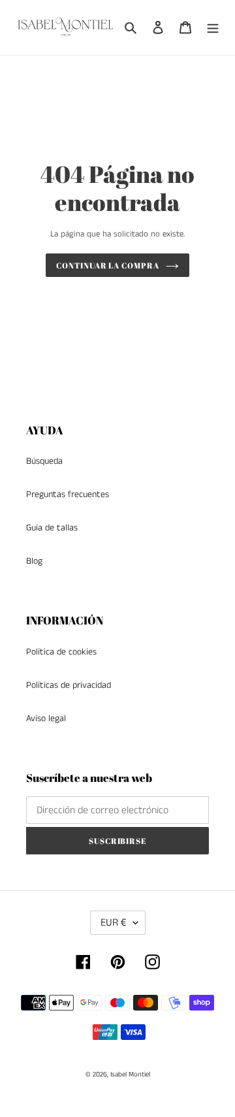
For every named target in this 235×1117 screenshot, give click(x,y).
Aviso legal (46, 718)
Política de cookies (61, 651)
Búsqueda (44, 461)
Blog (34, 561)
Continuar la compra (107, 265)
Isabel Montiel (130, 1074)
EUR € (114, 922)
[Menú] (213, 27)
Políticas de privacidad (68, 685)
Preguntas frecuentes (67, 494)
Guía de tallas (52, 527)
